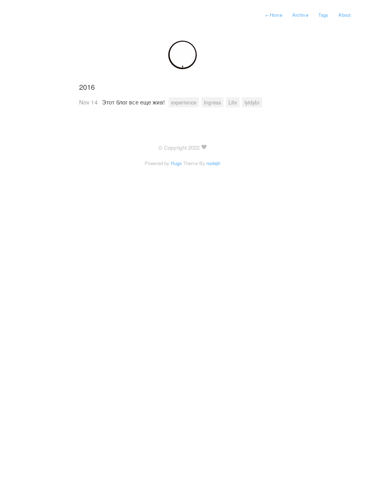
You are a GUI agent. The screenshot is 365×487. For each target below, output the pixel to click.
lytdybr (252, 102)
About (344, 14)
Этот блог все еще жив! (134, 102)
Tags (323, 14)
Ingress (212, 102)
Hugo (176, 163)
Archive (300, 14)
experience (183, 102)
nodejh (213, 163)
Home (273, 14)
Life (232, 102)
